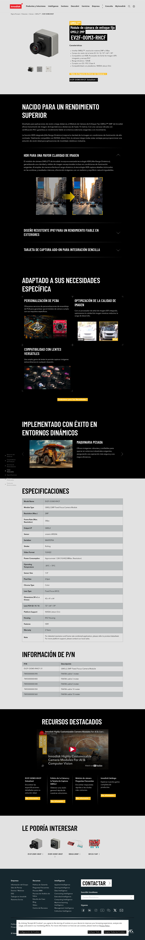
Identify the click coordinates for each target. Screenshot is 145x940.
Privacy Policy (104, 926)
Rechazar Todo (94, 932)
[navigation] (53, 6)
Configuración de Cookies (29, 932)
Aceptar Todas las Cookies (114, 932)
